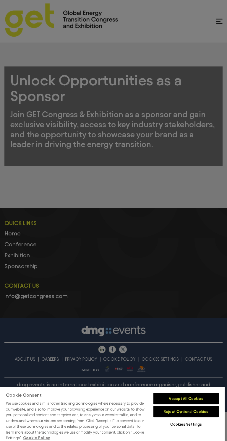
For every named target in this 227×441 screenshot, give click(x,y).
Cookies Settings (186, 424)
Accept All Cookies (186, 398)
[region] (112, 414)
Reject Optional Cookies (186, 411)
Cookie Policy (36, 438)
